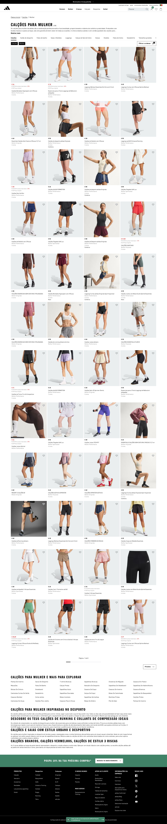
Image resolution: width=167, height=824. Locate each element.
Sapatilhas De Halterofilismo (143, 685)
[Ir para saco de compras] (160, 9)
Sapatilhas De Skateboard (117, 685)
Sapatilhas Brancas (90, 682)
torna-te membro (153, 5)
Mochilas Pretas (114, 697)
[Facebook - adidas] (144, 776)
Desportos (96, 9)
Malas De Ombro (90, 701)
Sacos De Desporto (41, 682)
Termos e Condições (101, 820)
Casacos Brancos (139, 689)
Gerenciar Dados (71, 820)
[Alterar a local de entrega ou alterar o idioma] (161, 5)
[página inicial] (7, 8)
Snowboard (39, 689)
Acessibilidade (112, 820)
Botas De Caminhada (116, 693)
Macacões (14, 685)
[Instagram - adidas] (144, 781)
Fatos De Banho (40, 685)
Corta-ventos (39, 697)
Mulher (70, 9)
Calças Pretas (64, 685)
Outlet (105, 9)
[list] (83, 38)
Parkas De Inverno (17, 682)
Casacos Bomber (16, 697)
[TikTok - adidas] (144, 796)
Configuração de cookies (57, 820)
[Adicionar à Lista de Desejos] (43, 50)
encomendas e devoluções (141, 5)
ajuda (131, 5)
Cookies (78, 820)
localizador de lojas (124, 5)
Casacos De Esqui (90, 689)
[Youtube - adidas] (144, 802)
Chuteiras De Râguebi (116, 682)
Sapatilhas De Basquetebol (142, 693)
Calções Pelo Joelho (42, 701)
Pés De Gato (113, 701)
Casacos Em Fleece (139, 682)
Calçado (87, 9)
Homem (62, 9)
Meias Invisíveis (65, 697)
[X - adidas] (144, 786)
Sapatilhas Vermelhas (91, 697)
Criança (79, 9)
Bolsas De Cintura (17, 689)
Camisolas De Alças (17, 701)
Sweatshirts (39, 693)
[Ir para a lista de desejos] (156, 9)
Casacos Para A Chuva (67, 701)
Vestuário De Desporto (91, 685)
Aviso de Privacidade (88, 820)
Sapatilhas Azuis (65, 689)
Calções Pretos (138, 697)
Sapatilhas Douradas (67, 693)
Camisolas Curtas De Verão (20, 693)
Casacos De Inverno (115, 689)
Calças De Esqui (89, 693)
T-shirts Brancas (65, 682)
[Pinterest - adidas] (144, 791)
